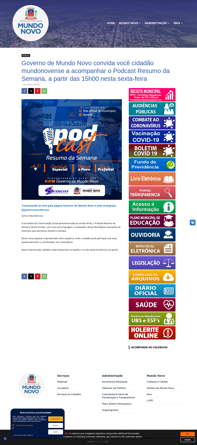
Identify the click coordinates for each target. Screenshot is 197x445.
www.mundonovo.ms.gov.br (104, 249)
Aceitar (55, 432)
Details (188, 439)
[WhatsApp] (44, 91)
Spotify (76, 249)
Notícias (25, 55)
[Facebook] (24, 91)
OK (187, 434)
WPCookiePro (99, 442)
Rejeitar (55, 425)
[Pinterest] (38, 91)
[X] (31, 91)
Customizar (55, 419)
